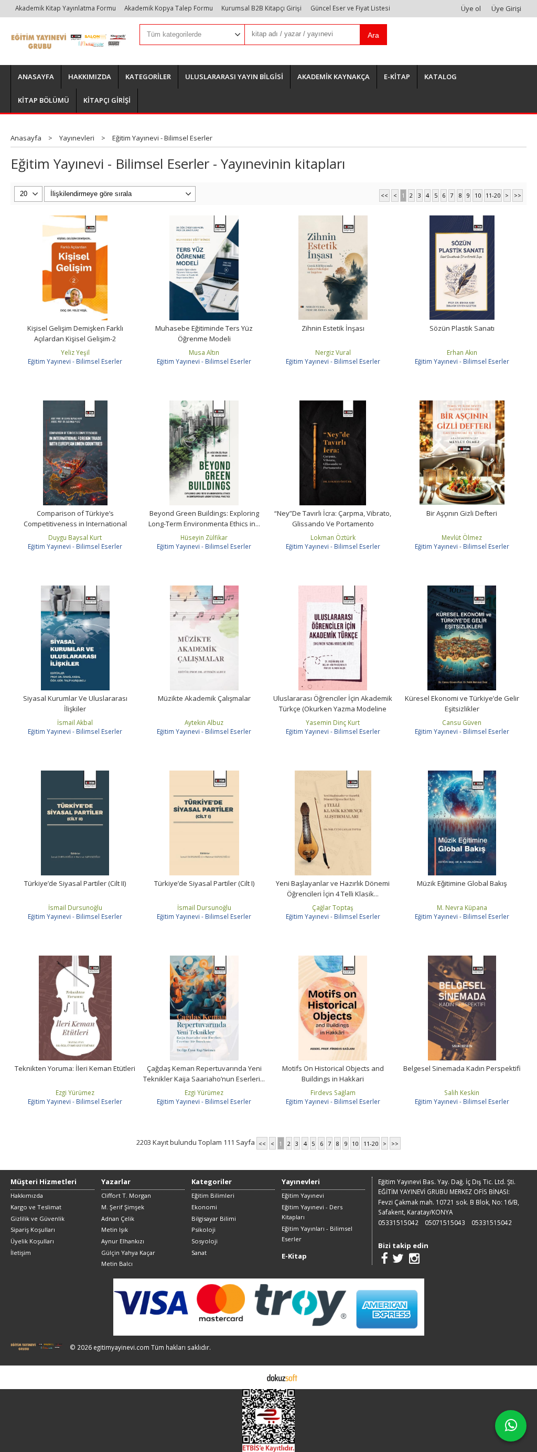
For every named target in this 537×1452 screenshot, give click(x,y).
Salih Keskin (461, 1092)
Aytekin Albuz (204, 722)
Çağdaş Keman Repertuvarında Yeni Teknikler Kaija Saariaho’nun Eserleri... (204, 1073)
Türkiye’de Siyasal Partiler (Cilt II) (75, 883)
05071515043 (445, 1222)
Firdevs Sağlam (333, 1092)
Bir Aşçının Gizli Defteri (461, 513)
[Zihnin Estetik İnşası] (333, 220)
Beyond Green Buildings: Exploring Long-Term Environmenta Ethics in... (204, 518)
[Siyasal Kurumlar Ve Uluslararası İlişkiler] (75, 590)
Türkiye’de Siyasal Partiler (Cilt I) (204, 883)
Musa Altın (204, 352)
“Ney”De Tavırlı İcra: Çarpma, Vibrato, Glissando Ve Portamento (332, 518)
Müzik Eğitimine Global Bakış (462, 883)
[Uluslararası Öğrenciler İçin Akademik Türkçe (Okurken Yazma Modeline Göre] (332, 590)
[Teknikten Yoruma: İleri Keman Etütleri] (75, 960)
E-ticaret (252, 1377)
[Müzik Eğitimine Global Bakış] (462, 775)
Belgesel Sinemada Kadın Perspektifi (462, 1068)
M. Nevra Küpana (462, 907)
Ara (373, 35)
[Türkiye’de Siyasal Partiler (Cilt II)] (75, 775)
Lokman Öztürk (333, 537)
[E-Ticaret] (282, 1377)
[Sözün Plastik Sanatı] (462, 220)
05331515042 (398, 1222)
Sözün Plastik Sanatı (462, 328)
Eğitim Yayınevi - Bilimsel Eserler (75, 361)
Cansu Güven (461, 722)
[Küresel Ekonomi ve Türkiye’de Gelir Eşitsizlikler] (461, 590)
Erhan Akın (462, 352)
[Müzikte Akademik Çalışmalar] (204, 590)
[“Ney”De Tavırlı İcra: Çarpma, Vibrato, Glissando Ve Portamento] (332, 405)
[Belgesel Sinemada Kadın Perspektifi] (462, 960)
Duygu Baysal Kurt (75, 537)
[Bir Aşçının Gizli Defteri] (462, 405)
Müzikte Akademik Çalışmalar (204, 698)
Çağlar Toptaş (332, 907)
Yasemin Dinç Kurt (333, 722)
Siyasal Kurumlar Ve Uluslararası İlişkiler (75, 703)
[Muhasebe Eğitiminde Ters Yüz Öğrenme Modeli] (204, 220)
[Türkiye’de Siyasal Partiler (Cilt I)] (204, 775)
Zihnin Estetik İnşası (333, 328)
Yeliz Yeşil (75, 352)
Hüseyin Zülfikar (204, 537)
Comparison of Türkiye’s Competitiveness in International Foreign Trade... (75, 523)
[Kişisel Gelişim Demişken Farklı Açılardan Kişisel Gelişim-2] (75, 220)
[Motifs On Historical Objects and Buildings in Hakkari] (332, 960)
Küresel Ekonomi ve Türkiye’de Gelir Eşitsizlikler (462, 703)
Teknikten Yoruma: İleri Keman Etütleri (75, 1068)
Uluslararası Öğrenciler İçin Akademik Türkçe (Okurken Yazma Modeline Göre (332, 708)
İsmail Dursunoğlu (75, 907)
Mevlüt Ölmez (462, 537)
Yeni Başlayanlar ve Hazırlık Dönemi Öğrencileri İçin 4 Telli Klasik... (333, 888)
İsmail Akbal (75, 722)
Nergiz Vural (333, 352)
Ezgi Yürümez (75, 1092)
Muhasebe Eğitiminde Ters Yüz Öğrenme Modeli (204, 333)
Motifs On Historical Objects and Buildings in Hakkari (333, 1073)
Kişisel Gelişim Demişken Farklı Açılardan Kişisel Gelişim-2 (75, 333)
